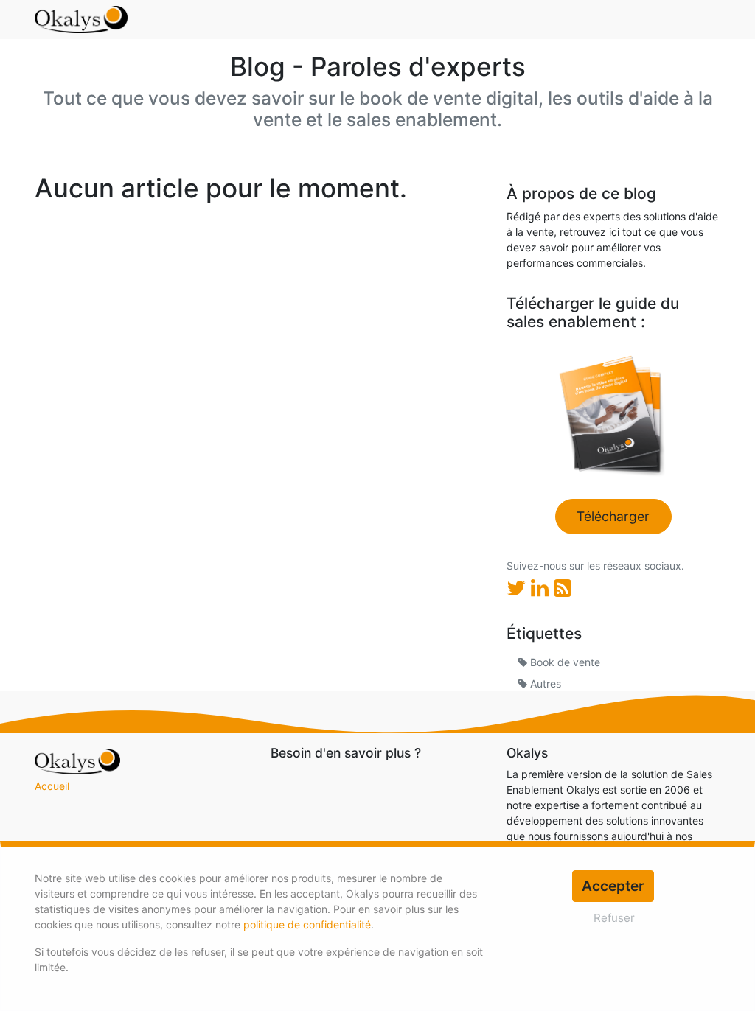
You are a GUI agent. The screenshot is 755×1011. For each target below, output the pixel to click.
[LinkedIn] (542, 588)
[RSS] (562, 588)
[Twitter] (519, 588)
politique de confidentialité (307, 924)
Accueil (52, 786)
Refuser (614, 918)
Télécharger (613, 516)
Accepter (613, 886)
